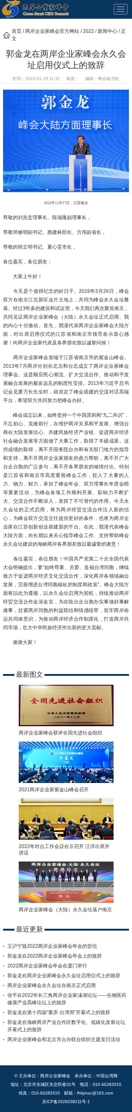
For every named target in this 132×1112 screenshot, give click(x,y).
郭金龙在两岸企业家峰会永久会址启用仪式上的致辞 (63, 975)
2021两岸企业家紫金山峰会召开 (54, 789)
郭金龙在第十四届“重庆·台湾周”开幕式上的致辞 (58, 1012)
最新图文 (29, 674)
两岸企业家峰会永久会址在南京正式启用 (51, 985)
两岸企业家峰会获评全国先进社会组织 (60, 732)
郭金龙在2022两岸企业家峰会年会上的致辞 (54, 956)
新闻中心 (107, 31)
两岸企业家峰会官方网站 (52, 31)
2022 (88, 31)
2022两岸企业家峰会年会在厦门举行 (47, 965)
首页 (16, 31)
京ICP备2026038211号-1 (66, 1101)
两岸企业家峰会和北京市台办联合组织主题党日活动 (63, 1039)
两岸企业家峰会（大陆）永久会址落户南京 (65, 909)
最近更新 (29, 929)
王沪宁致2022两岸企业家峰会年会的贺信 (52, 946)
